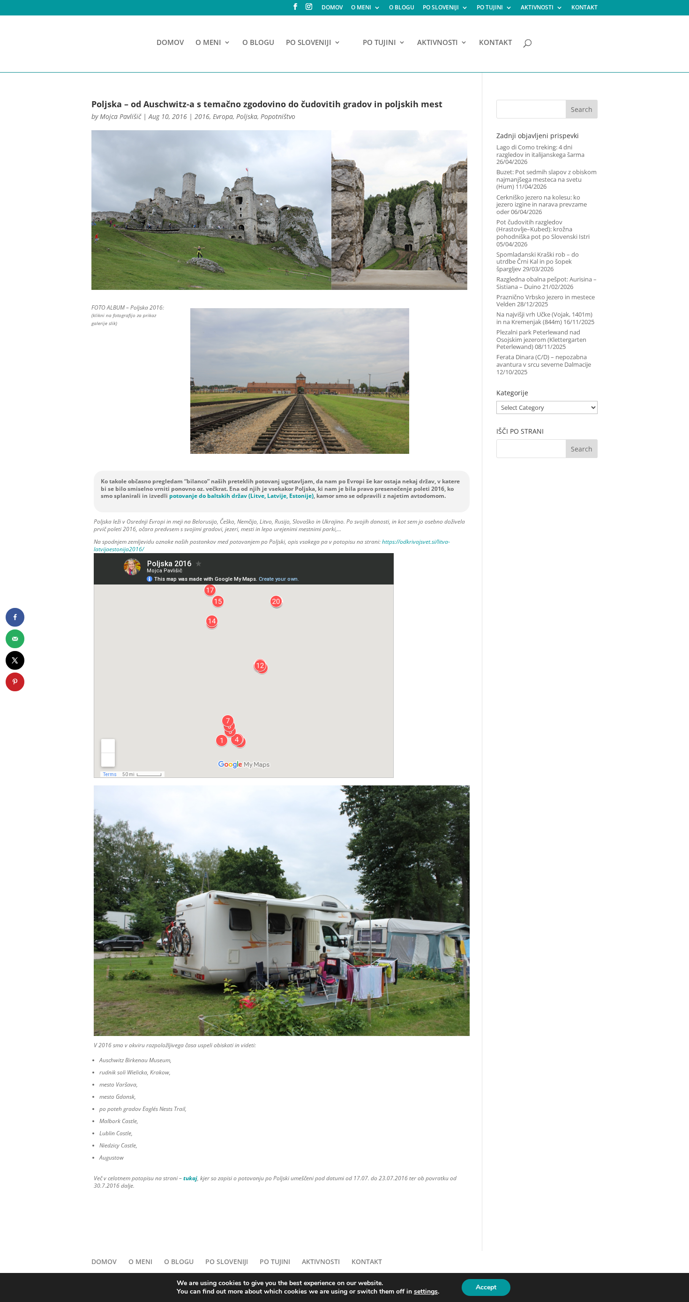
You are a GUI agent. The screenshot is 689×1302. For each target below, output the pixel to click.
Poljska (246, 116)
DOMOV (332, 8)
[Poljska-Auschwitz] (299, 454)
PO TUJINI (490, 8)
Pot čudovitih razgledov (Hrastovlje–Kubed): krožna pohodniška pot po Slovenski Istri (543, 229)
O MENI (361, 8)
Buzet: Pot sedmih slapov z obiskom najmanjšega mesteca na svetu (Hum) (546, 179)
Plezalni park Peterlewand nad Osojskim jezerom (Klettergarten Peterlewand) (541, 339)
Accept (486, 1287)
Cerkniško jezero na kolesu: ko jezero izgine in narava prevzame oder (541, 204)
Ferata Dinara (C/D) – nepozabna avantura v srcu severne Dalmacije (543, 361)
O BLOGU (401, 8)
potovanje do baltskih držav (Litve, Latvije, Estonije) (241, 496)
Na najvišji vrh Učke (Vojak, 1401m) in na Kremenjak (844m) (544, 318)
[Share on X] (15, 660)
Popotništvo (278, 116)
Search (581, 109)
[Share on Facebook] (15, 617)
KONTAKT (584, 8)
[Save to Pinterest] (15, 682)
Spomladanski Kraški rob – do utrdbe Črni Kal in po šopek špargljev (537, 261)
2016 (202, 116)
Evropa (223, 116)
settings (426, 1291)
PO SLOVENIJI (441, 8)
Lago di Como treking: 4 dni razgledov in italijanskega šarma (540, 151)
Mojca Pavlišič (120, 116)
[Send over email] (15, 638)
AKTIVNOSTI (537, 8)
